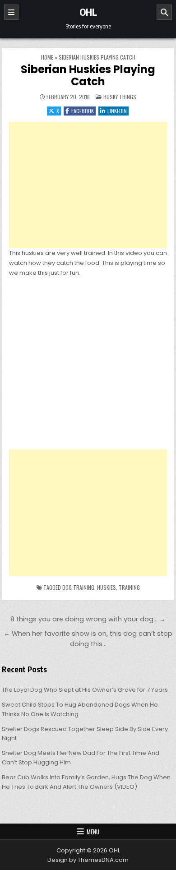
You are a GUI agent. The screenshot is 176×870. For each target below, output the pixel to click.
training (129, 587)
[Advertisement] (88, 185)
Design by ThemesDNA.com (88, 860)
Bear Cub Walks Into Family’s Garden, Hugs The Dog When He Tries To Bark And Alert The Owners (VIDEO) (86, 782)
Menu (93, 831)
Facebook (82, 111)
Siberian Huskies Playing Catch (88, 75)
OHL (88, 11)
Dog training (78, 587)
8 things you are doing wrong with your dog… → (88, 619)
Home (47, 57)
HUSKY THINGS (119, 97)
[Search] (164, 12)
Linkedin (117, 111)
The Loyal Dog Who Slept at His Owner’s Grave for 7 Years (85, 689)
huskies (106, 587)
